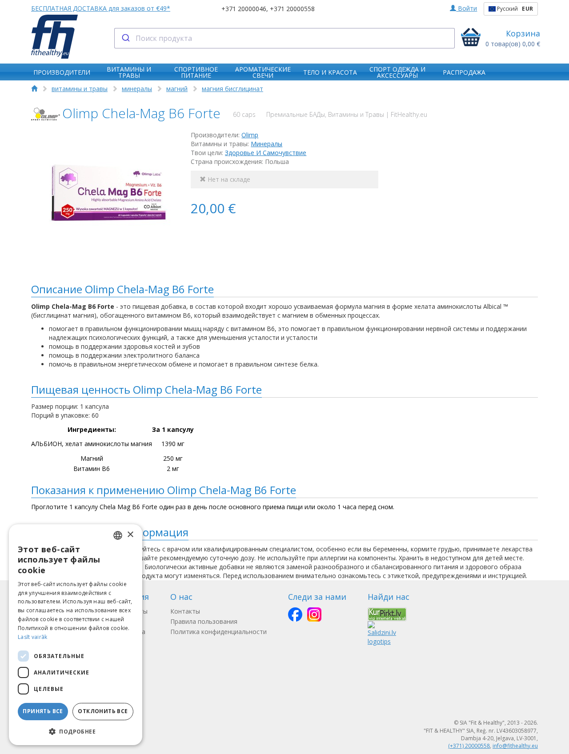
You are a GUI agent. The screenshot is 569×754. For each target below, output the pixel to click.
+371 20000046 (243, 8)
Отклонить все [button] (103, 711)
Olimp (249, 135)
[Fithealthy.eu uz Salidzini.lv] (382, 633)
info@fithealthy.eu (515, 746)
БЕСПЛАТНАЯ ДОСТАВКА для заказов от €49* (100, 8)
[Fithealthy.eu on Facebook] (295, 614)
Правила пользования (203, 621)
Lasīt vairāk (33, 637)
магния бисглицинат (232, 88)
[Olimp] (45, 114)
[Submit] (125, 38)
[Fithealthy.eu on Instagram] (314, 614)
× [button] (130, 534)
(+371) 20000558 (469, 746)
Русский (514, 8)
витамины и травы (80, 88)
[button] (75, 731)
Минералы (266, 144)
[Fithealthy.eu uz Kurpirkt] (387, 613)
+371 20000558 (292, 8)
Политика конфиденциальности (218, 631)
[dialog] (75, 634)
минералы (137, 88)
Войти (466, 8)
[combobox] (284, 38)
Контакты (185, 611)
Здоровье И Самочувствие (265, 152)
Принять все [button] (43, 711)
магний (177, 88)
